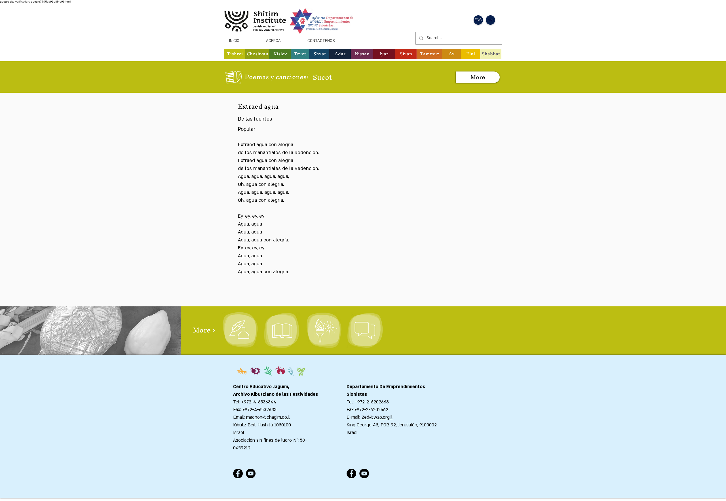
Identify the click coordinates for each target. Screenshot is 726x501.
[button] (235, 54)
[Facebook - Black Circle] (238, 473)
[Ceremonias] (323, 330)
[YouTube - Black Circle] (251, 473)
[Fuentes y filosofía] (281, 330)
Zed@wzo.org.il (377, 417)
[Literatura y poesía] (240, 330)
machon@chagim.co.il (268, 417)
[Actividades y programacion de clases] (365, 330)
